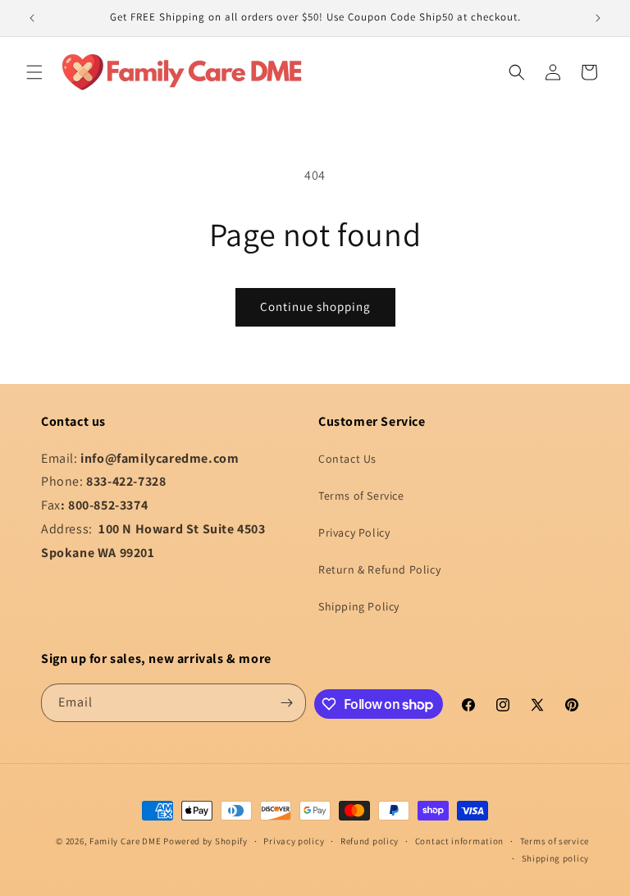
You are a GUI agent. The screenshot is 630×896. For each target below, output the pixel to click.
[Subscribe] (287, 702)
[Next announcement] (598, 18)
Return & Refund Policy (379, 569)
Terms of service (554, 841)
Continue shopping (315, 306)
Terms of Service (361, 495)
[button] (34, 72)
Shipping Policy (358, 606)
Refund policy (369, 841)
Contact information (459, 841)
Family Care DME (125, 841)
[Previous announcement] (32, 18)
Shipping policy (556, 858)
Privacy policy (293, 841)
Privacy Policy (354, 532)
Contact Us (347, 458)
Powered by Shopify (205, 841)
